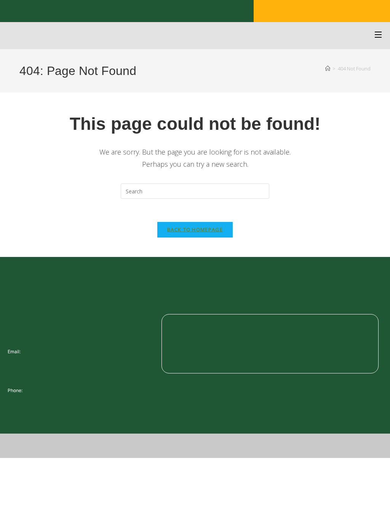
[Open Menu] (378, 35)
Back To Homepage (195, 229)
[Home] (327, 68)
